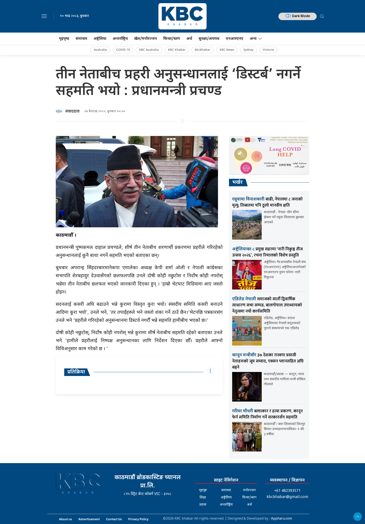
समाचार (81, 38)
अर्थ (189, 38)
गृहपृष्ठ (203, 490)
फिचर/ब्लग (171, 38)
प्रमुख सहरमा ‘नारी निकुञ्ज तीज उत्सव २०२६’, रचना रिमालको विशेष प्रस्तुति (267, 252)
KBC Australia (149, 50)
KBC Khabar (176, 50)
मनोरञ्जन (249, 490)
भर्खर (237, 182)
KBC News (227, 50)
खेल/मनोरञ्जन (145, 38)
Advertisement (89, 519)
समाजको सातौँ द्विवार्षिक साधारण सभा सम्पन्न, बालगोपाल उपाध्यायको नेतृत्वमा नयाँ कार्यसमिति (267, 305)
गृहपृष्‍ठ (64, 38)
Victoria (268, 50)
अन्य (253, 38)
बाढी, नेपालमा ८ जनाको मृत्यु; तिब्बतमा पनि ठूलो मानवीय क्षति (267, 202)
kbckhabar (202, 50)
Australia (100, 50)
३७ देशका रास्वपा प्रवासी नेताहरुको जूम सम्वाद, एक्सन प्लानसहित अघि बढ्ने (268, 361)
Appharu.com (281, 519)
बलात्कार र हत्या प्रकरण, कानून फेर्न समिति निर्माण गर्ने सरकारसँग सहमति (267, 414)
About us (65, 519)
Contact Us (114, 519)
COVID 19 (123, 50)
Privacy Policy (138, 519)
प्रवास (202, 505)
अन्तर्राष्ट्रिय (120, 38)
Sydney (248, 50)
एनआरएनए (234, 38)
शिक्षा (203, 497)
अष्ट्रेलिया (100, 38)
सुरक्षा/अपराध (209, 38)
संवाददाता (72, 111)
